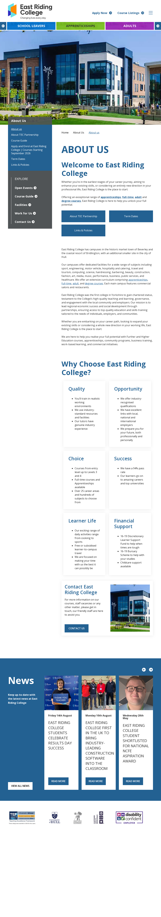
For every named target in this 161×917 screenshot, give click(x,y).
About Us (78, 132)
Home (65, 132)
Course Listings (128, 13)
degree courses (94, 283)
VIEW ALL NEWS (20, 786)
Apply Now (99, 13)
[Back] (3, 26)
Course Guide (19, 140)
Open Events (24, 187)
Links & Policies (20, 164)
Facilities (21, 204)
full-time (66, 283)
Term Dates (18, 159)
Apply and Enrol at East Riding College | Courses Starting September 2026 (28, 149)
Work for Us (23, 213)
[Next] (158, 26)
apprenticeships (137, 279)
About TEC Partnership (25, 134)
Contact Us (23, 221)
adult (138, 197)
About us (16, 129)
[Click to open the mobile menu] (151, 13)
